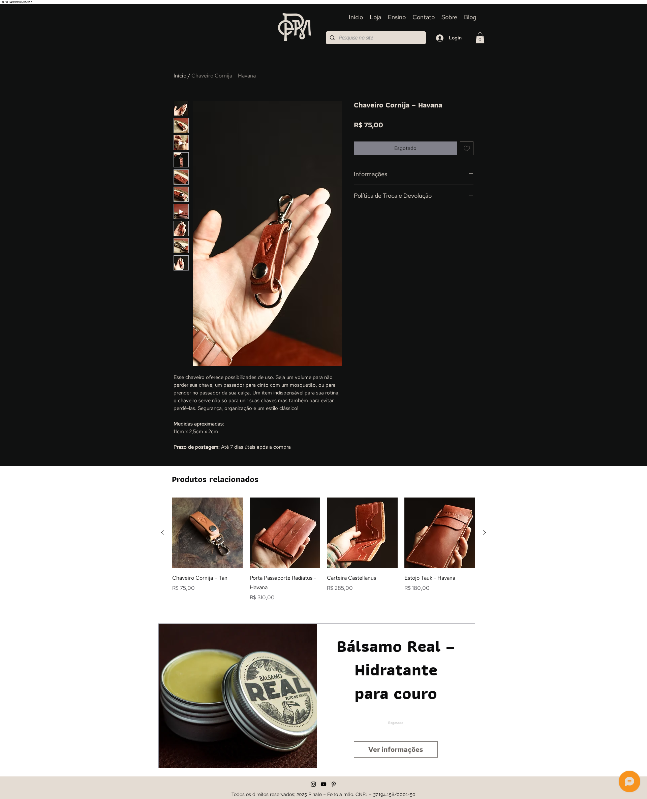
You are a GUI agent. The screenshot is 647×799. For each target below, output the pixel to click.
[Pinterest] (333, 784)
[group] (323, 549)
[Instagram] (313, 784)
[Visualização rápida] (207, 533)
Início (180, 75)
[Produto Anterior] (162, 533)
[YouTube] (323, 784)
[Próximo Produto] (485, 533)
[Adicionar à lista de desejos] (467, 148)
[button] (480, 37)
